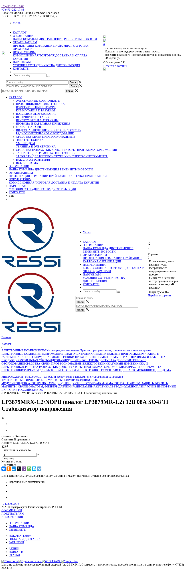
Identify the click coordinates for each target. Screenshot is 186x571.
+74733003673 (10, 503)
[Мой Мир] (14, 468)
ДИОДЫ (60, 383)
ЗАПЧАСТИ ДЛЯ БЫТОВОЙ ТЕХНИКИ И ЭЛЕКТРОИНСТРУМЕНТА (62, 156)
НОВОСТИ (89, 39)
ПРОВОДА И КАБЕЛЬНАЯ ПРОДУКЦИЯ (43, 123)
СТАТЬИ (14, 555)
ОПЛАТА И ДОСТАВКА (25, 539)
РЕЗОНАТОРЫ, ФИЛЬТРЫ (41, 386)
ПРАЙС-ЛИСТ (62, 45)
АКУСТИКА (102, 386)
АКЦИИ (14, 548)
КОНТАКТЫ (17, 192)
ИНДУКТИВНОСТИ (79, 383)
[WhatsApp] (29, 468)
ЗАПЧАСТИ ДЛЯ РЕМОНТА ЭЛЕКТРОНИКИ (46, 153)
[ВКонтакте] (3, 468)
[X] (19, 468)
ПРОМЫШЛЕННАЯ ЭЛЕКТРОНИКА (40, 103)
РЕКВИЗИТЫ (73, 39)
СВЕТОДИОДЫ (120, 386)
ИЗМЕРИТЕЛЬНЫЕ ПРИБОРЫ (36, 107)
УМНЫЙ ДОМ (25, 143)
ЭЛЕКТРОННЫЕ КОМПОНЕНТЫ (38, 100)
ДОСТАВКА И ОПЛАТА (71, 55)
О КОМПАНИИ (19, 166)
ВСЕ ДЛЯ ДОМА (27, 162)
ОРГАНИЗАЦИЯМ (21, 172)
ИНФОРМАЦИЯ (12, 516)
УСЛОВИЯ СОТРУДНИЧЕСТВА (34, 65)
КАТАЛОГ (15, 97)
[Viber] (24, 468)
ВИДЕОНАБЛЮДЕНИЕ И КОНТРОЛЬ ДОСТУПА (48, 130)
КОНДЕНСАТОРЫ (26, 383)
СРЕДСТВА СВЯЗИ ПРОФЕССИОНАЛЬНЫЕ (45, 136)
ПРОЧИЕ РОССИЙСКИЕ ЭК (24, 389)
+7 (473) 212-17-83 (12, 6)
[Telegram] (39, 468)
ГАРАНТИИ (20, 58)
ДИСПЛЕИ (137, 386)
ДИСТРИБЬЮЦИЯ (51, 39)
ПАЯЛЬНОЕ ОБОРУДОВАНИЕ (36, 113)
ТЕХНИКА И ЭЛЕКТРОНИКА (36, 146)
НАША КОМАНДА (25, 39)
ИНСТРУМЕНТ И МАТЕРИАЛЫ (37, 120)
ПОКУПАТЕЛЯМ (20, 179)
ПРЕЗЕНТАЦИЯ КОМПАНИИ (32, 45)
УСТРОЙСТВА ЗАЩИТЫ (138, 383)
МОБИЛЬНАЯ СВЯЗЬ (30, 126)
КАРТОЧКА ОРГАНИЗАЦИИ (87, 176)
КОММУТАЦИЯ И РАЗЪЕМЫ (35, 110)
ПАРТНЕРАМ (18, 185)
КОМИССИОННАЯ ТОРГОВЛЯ (34, 55)
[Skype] (34, 468)
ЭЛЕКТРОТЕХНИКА (30, 139)
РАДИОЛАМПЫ (83, 386)
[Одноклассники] (9, 468)
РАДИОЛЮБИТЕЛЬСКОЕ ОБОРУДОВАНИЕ (45, 133)
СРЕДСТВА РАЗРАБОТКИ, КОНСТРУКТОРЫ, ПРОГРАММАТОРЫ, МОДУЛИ (66, 149)
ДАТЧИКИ (65, 386)
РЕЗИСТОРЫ (46, 383)
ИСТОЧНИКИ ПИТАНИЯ (33, 117)
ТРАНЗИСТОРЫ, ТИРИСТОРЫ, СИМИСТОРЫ (32, 379)
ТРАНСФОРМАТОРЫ (107, 383)
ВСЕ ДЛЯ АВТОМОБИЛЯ (33, 159)
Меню (17, 22)
